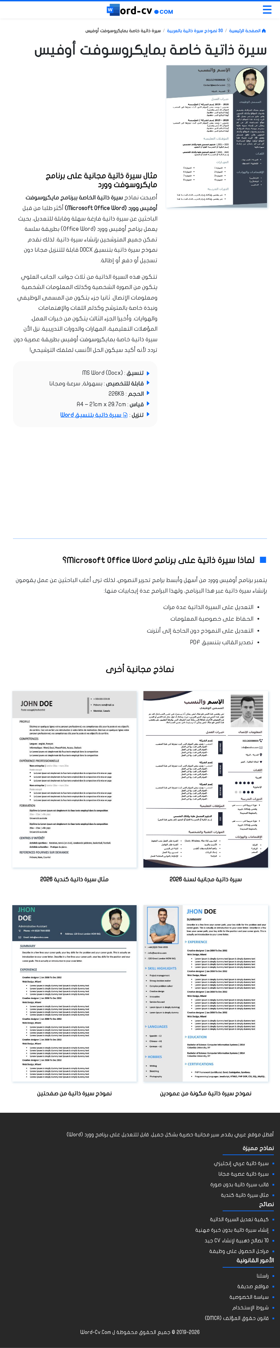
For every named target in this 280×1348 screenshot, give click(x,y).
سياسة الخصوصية (249, 1297)
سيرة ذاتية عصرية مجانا (244, 1174)
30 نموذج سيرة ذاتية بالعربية (195, 30)
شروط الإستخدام (250, 1307)
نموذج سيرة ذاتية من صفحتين (74, 1093)
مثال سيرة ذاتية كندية (245, 1195)
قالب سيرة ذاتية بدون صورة (239, 1184)
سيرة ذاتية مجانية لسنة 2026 (206, 879)
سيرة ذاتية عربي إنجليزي (241, 1163)
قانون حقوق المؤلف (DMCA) (237, 1318)
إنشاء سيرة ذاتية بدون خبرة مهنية (232, 1230)
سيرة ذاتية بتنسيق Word (91, 415)
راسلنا (263, 1276)
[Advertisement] (106, 116)
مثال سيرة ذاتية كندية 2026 (74, 879)
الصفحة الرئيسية (245, 30)
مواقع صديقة (253, 1286)
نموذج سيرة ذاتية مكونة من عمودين (205, 1093)
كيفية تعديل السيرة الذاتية (239, 1219)
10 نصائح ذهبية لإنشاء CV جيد (237, 1240)
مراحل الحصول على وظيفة (239, 1251)
